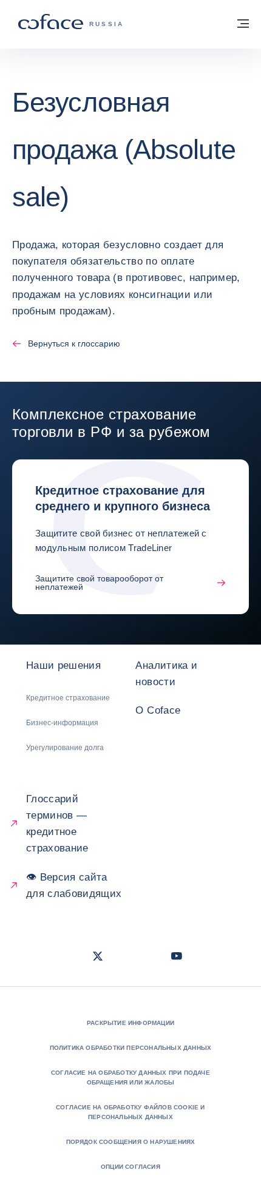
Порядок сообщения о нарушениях (130, 1141)
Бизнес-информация (62, 723)
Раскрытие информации (130, 1023)
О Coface (157, 710)
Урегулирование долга (65, 747)
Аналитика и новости (166, 674)
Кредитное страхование (68, 698)
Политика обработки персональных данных (131, 1047)
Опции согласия (130, 1166)
